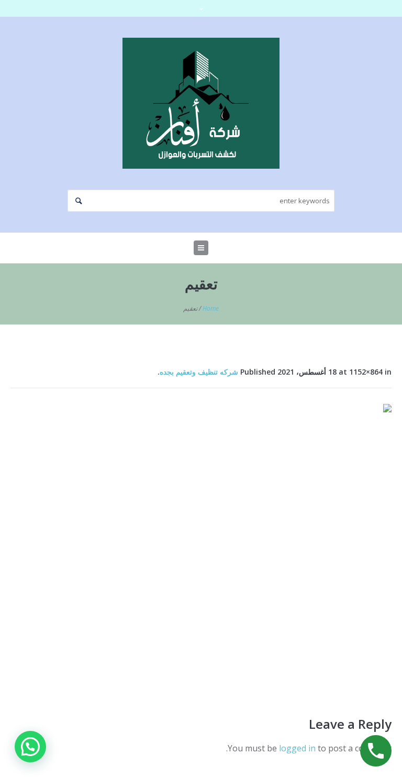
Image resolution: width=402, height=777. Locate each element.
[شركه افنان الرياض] (201, 103)
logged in (297, 748)
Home (211, 308)
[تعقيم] (201, 547)
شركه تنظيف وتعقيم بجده (199, 372)
